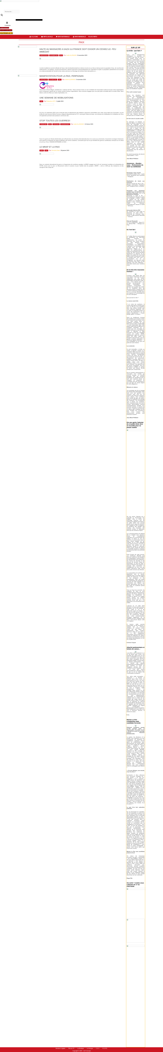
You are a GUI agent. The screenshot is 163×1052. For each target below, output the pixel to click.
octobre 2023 (52, 79)
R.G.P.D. (104, 1048)
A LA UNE (34, 36)
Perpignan (56, 124)
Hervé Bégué (43, 79)
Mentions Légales (60, 1048)
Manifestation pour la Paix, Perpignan (61, 76)
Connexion (8, 25)
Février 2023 (43, 124)
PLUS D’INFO (92, 36)
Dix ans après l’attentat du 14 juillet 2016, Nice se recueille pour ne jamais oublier (135, 425)
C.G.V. (98, 1048)
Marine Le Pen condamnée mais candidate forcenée (134, 721)
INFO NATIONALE (63, 36)
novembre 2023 (54, 55)
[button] (34, 37)
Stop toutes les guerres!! (54, 120)
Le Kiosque (90, 1048)
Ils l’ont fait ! (131, 229)
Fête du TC (71, 1048)
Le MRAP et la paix (49, 147)
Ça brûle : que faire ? (134, 51)
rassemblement (65, 124)
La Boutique (80, 1048)
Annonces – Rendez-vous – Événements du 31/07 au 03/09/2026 (135, 165)
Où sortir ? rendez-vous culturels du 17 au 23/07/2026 (135, 884)
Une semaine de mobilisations (56, 98)
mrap (41, 150)
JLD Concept (87, 1050)
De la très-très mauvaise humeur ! (135, 270)
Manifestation (44, 55)
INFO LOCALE (48, 36)
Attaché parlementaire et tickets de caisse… (135, 648)
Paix (61, 55)
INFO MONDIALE (80, 36)
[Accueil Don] (27, 88)
